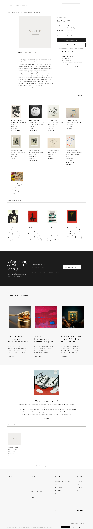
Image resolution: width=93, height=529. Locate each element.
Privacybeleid (45, 523)
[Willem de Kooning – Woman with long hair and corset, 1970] (17, 111)
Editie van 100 (70, 33)
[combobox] (71, 5)
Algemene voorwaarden (27, 523)
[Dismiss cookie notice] (79, 527)
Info (58, 5)
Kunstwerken (43, 5)
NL (83, 5)
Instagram (80, 481)
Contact (57, 493)
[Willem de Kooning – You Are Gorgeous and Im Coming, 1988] (35, 141)
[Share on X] (65, 51)
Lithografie (70, 28)
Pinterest (79, 487)
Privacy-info (74, 527)
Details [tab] (20, 52)
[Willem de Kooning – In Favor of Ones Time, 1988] (17, 141)
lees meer (11, 356)
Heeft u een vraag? (67, 56)
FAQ (56, 484)
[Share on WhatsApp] (72, 51)
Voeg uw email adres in (38, 265)
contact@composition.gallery (14, 481)
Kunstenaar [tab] (28, 52)
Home (9, 12)
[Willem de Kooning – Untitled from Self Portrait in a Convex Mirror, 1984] (35, 111)
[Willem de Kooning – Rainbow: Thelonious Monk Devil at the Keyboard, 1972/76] (72, 141)
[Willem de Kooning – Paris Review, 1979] (17, 175)
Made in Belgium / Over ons (62, 481)
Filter (80, 95)
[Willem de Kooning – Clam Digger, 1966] (54, 141)
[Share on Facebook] (62, 51)
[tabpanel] (35, 73)
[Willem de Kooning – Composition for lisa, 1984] (72, 111)
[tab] (11, 96)
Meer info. (79, 66)
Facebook (80, 484)
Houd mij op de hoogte (71, 40)
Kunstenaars (33, 5)
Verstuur (79, 510)
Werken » (46, 418)
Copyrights (10, 523)
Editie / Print (70, 25)
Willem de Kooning (26, 12)
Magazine (51, 5)
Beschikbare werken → (71, 45)
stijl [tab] (35, 52)
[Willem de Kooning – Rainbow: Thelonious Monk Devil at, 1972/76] (54, 111)
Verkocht (69, 35)
